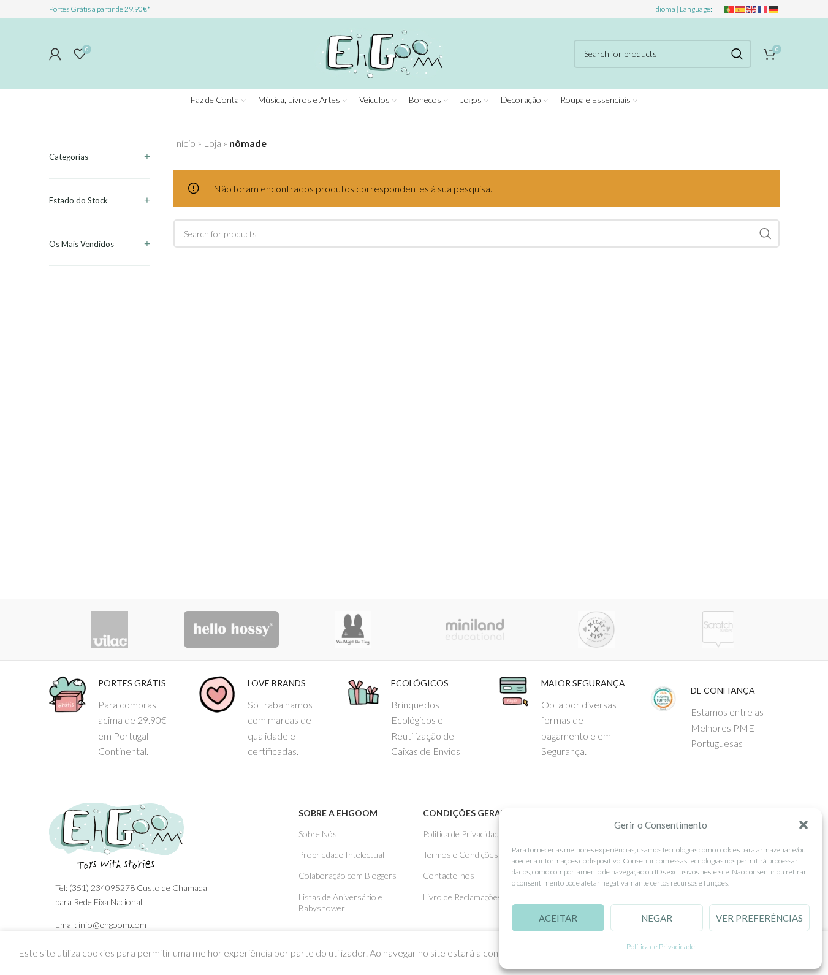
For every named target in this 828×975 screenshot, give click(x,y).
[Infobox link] (114, 717)
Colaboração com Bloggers (347, 875)
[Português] (729, 8)
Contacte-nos (448, 875)
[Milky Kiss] (597, 629)
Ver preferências (759, 918)
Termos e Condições (460, 854)
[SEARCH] (737, 54)
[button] (803, 825)
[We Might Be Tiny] (353, 629)
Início (184, 143)
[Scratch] (719, 629)
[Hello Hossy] (231, 629)
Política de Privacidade (660, 946)
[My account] (55, 54)
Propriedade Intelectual (341, 854)
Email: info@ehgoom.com (100, 924)
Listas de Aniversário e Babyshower (340, 902)
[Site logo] (379, 52)
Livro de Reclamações (462, 897)
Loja (212, 143)
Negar (656, 918)
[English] (752, 8)
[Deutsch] (774, 8)
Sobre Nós (317, 834)
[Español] (740, 8)
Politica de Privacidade (463, 834)
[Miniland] (475, 629)
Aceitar (558, 918)
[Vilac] (110, 629)
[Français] (763, 8)
